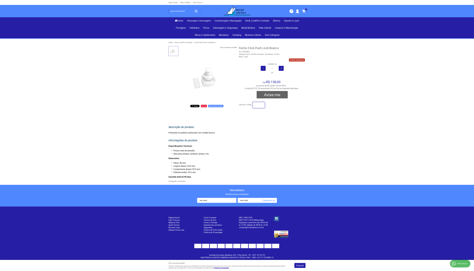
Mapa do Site (173, 222)
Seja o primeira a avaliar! (228, 47)
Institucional (175, 213)
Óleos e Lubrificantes (205, 34)
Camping (236, 34)
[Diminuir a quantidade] (263, 68)
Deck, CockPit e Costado (257, 20)
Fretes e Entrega (210, 222)
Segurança (208, 227)
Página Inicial (173, 217)
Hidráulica (194, 27)
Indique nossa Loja (176, 230)
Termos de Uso (210, 220)
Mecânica (224, 34)
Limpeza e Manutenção (286, 27)
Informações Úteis (214, 213)
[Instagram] (276, 218)
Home (180, 20)
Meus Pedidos (185, 2)
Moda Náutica (248, 27)
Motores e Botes (253, 34)
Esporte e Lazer (291, 20)
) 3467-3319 (245, 217)
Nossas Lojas (174, 227)
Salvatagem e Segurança (225, 27)
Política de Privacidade (213, 232)
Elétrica (276, 20)
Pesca (206, 27)
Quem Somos (173, 2)
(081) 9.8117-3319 (251, 220)
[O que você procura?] (196, 11)
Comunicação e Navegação (228, 20)
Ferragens (181, 27)
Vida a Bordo (265, 27)
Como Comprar (210, 217)
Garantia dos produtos (213, 225)
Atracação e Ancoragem (199, 20)
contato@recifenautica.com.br (251, 227)
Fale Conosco (197, 2)
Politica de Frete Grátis (213, 230)
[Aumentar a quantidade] (281, 68)
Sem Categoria (272, 34)
